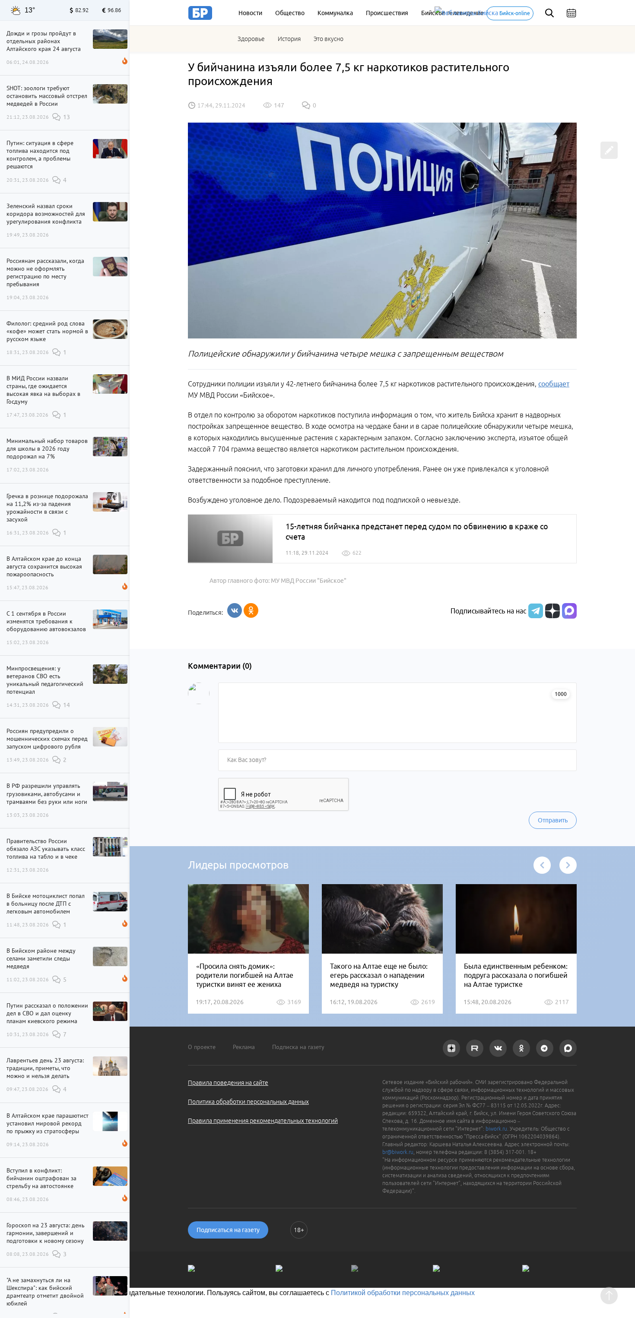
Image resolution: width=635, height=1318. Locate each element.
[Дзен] (551, 611)
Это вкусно (328, 38)
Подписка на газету (298, 1047)
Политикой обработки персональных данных (403, 1292)
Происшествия (387, 12)
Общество (290, 12)
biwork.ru (496, 1129)
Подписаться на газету (228, 1229)
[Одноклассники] (251, 610)
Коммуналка (335, 12)
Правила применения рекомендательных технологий (263, 1120)
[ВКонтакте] (234, 610)
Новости (250, 12)
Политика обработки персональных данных (248, 1101)
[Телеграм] (534, 611)
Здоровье (251, 38)
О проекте (202, 1047)
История (289, 38)
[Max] (569, 611)
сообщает (553, 384)
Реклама (244, 1047)
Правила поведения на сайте (228, 1082)
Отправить (553, 820)
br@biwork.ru (397, 1152)
